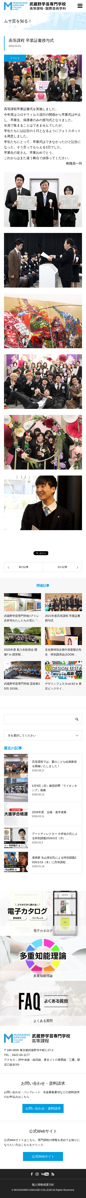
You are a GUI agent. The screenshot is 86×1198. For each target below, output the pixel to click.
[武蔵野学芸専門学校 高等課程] (35, 6)
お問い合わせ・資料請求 (43, 1108)
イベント (15, 58)
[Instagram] (37, 1174)
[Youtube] (45, 1174)
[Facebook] (32, 1174)
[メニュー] (80, 6)
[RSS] (53, 1174)
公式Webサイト (43, 1156)
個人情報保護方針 (43, 1184)
